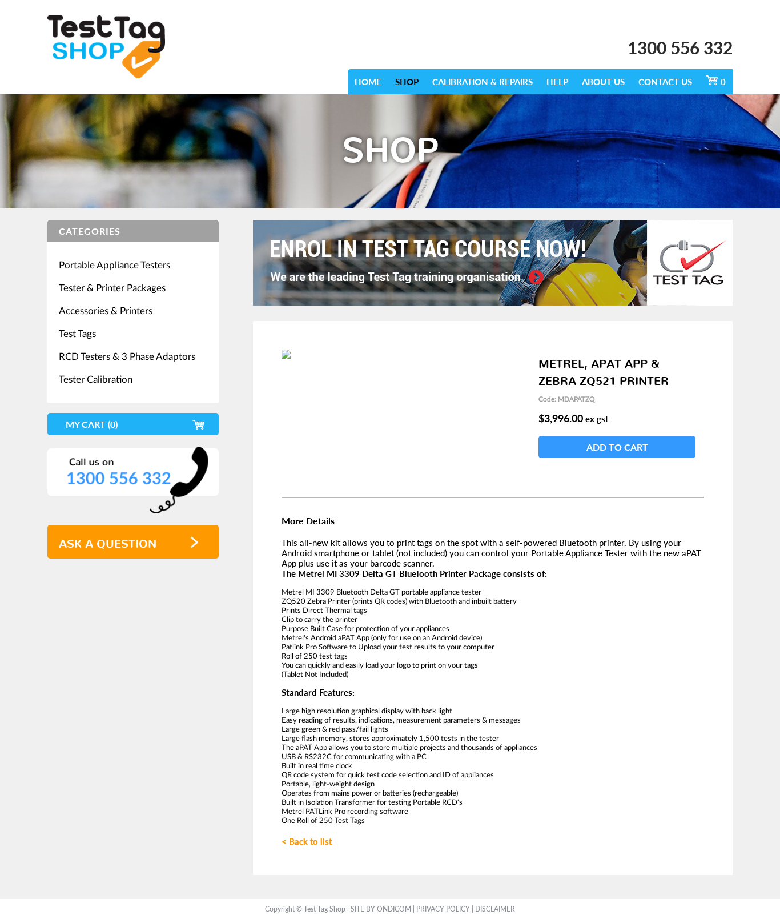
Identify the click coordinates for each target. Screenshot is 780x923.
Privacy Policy (443, 909)
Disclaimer (495, 909)
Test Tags (77, 333)
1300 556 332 (680, 47)
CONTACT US (665, 82)
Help (557, 82)
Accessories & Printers (105, 310)
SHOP (407, 82)
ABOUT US (603, 82)
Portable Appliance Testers (114, 265)
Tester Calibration (95, 379)
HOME (368, 82)
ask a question (107, 540)
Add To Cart (617, 447)
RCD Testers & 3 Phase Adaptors (127, 356)
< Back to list (307, 841)
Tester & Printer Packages (112, 288)
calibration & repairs (482, 82)
